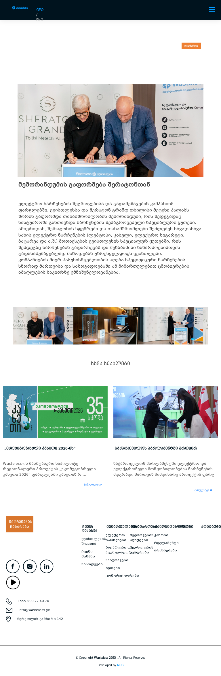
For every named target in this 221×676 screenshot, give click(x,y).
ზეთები (113, 568)
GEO (40, 9)
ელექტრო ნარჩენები (116, 537)
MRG (120, 665)
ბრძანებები (165, 550)
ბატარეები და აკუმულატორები (122, 549)
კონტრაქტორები (122, 576)
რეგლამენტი (166, 543)
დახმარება (191, 45)
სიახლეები (92, 564)
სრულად (91, 490)
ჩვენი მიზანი (88, 553)
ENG (39, 20)
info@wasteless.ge (34, 610)
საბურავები (117, 560)
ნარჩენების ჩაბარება (20, 524)
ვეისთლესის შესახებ (93, 541)
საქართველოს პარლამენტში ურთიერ (45, 448)
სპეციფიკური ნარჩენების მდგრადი (152, 448)
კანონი (161, 535)
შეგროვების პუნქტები (141, 537)
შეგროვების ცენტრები (141, 549)
